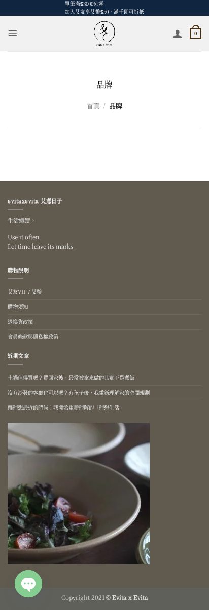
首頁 (93, 105)
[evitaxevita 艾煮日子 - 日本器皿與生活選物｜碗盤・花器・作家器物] (104, 33)
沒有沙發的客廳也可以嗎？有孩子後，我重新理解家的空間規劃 (79, 392)
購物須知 (18, 306)
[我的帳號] (177, 33)
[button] (13, 33)
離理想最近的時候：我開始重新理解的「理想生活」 (66, 407)
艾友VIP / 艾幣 (25, 291)
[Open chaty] (28, 583)
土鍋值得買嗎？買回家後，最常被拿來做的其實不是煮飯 (71, 377)
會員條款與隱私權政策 (33, 336)
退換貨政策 (20, 322)
